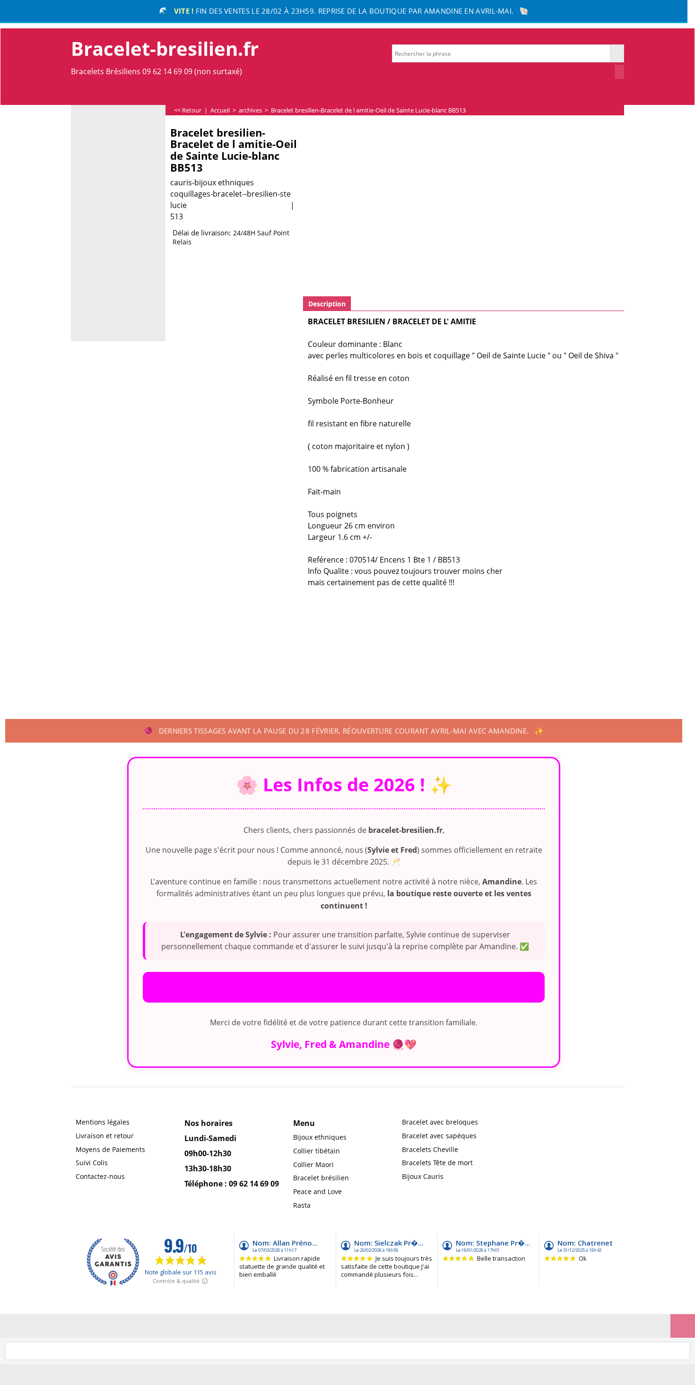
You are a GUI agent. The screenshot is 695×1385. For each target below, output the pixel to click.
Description (327, 303)
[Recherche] (617, 53)
